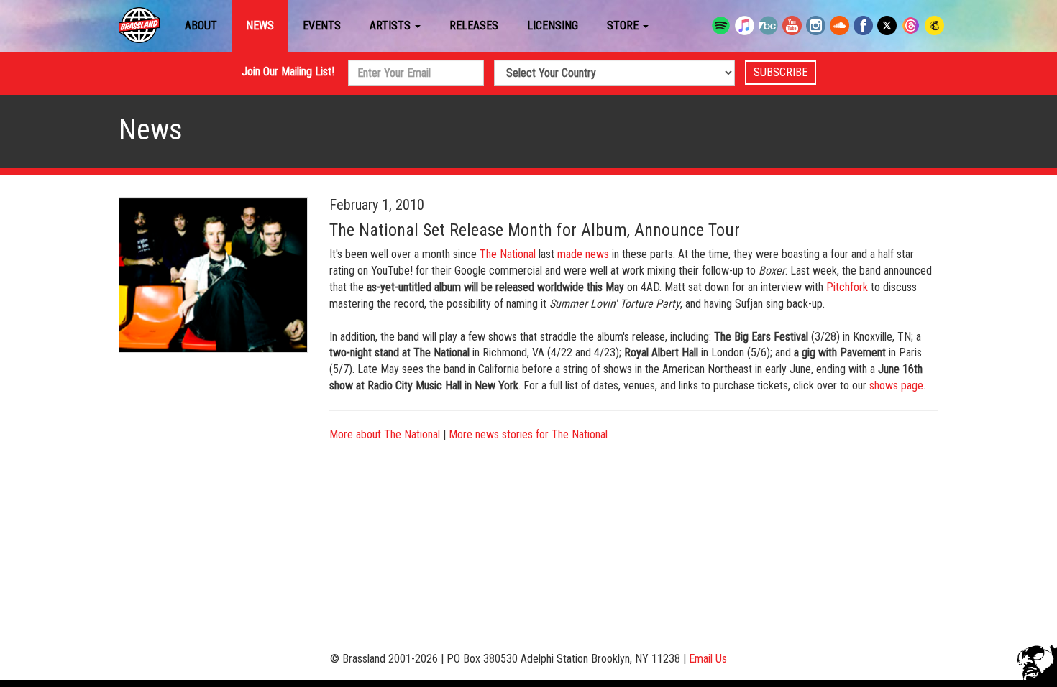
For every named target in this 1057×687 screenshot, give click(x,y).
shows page (896, 385)
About (201, 25)
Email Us (708, 658)
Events (322, 25)
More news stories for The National (528, 434)
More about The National (384, 434)
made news (583, 254)
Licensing (552, 25)
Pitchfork (847, 287)
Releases (473, 25)
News (260, 25)
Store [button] (624, 25)
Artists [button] (391, 25)
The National (508, 254)
